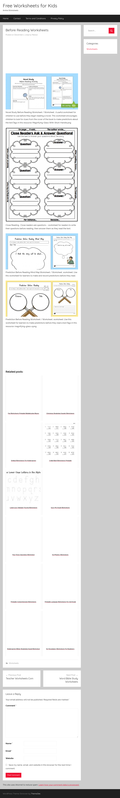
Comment (11, 705)
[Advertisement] (42, 53)
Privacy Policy (57, 18)
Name (9, 743)
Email (9, 751)
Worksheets (14, 663)
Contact (17, 18)
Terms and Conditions (36, 18)
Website (9, 758)
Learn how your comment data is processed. (59, 785)
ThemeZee (35, 793)
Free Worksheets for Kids (30, 6)
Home (5, 18)
